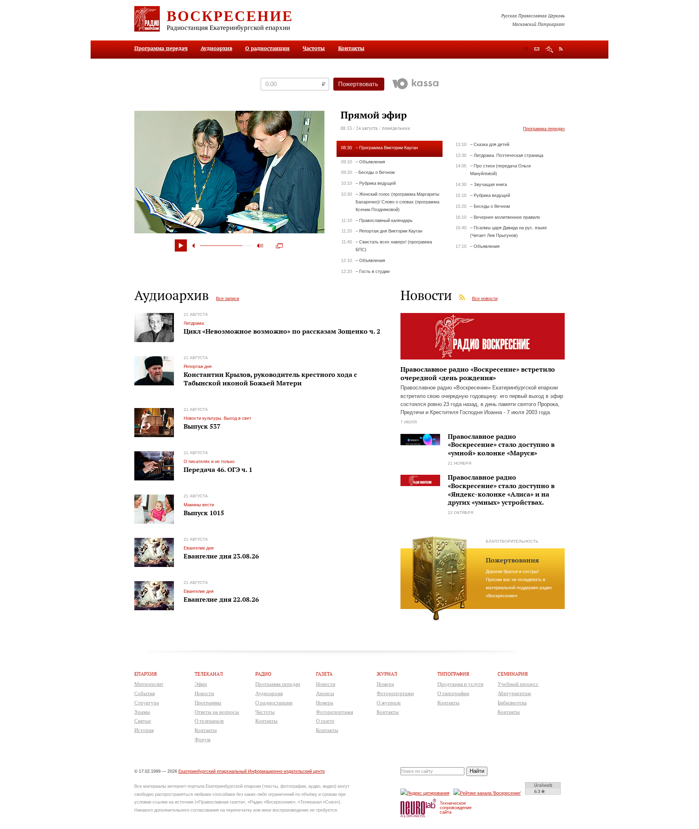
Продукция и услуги (460, 684)
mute (195, 245)
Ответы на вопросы (217, 712)
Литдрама (194, 323)
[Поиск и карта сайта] (549, 50)
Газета (324, 674)
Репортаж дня (198, 366)
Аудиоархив (216, 48)
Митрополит (148, 684)
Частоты (314, 48)
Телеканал (209, 674)
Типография (453, 674)
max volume (260, 245)
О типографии (453, 693)
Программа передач (161, 48)
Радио (263, 674)
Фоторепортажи (334, 712)
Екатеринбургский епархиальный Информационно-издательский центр (251, 771)
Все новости (485, 298)
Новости (204, 693)
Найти (477, 771)
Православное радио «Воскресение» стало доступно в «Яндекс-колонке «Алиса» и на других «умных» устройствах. (501, 490)
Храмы (142, 712)
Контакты (351, 48)
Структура (146, 703)
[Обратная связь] (536, 50)
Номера (324, 703)
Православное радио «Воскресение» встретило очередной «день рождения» (477, 373)
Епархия (145, 674)
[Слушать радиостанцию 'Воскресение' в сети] (488, 793)
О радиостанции (267, 48)
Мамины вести (199, 504)
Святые (142, 721)
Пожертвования (512, 560)
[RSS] (561, 49)
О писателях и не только (209, 461)
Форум (202, 739)
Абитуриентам (514, 693)
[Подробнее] (482, 360)
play (181, 245)
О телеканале (209, 721)
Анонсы (325, 693)
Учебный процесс (518, 684)
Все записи (227, 298)
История (144, 730)
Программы (208, 703)
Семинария (513, 674)
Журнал (387, 674)
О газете (325, 721)
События (144, 693)
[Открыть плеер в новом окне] (279, 243)
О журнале (389, 703)
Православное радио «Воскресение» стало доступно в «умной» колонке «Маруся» (501, 445)
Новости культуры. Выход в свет (217, 418)
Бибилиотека (512, 703)
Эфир (201, 684)
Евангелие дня (199, 548)
